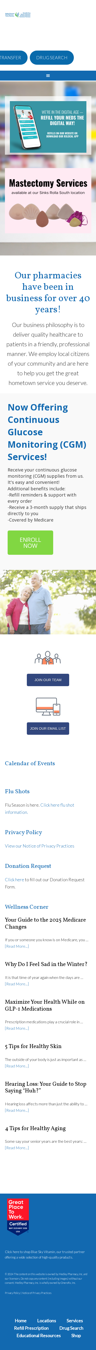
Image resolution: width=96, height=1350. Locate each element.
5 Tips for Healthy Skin (33, 1047)
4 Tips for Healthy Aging (35, 1129)
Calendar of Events (30, 764)
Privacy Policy (12, 1292)
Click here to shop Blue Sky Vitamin (30, 1252)
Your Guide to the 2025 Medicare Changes (45, 923)
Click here (14, 879)
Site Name (18, 23)
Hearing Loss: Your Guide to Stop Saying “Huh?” (45, 1087)
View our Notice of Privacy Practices (39, 846)
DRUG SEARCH (51, 57)
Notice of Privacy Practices (36, 1292)
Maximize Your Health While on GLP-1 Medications (45, 1005)
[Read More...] (17, 946)
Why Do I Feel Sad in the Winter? (46, 964)
